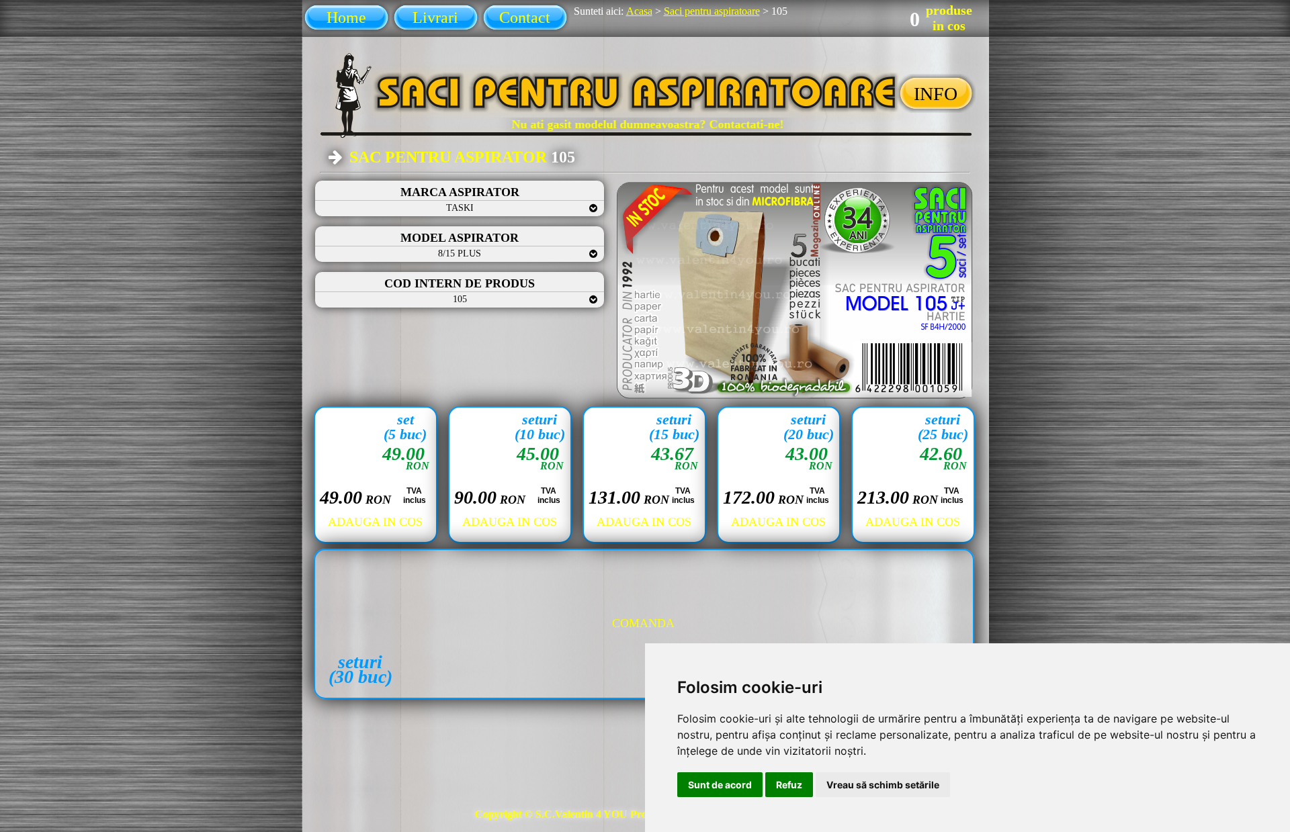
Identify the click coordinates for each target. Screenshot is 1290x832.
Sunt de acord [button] (720, 784)
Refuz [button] (789, 784)
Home (346, 17)
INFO (935, 93)
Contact (524, 17)
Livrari (435, 17)
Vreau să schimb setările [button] (882, 784)
